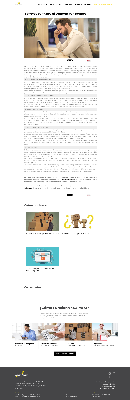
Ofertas (68, 4)
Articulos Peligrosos (108, 386)
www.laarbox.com (68, 180)
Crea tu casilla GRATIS (103, 4)
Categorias (42, 4)
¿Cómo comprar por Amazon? (75, 233)
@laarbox (28, 188)
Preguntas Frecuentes (107, 388)
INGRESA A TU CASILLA (83, 4)
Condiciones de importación (105, 382)
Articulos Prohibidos (108, 384)
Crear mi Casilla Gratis (65, 354)
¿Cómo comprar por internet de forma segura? (40, 269)
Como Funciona (56, 4)
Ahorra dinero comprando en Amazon (42, 233)
